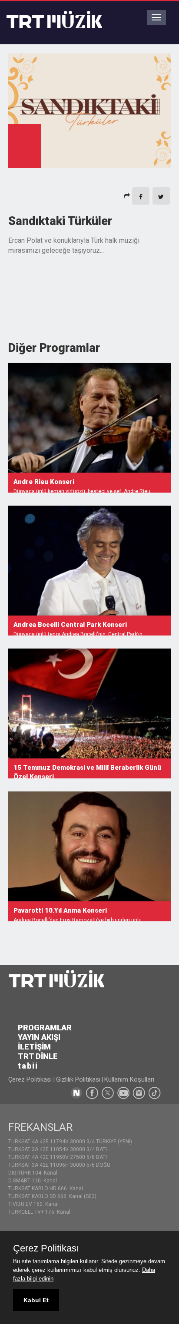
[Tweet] (161, 196)
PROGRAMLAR (45, 1027)
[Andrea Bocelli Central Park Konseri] (89, 561)
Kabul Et (36, 1300)
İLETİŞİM (34, 1046)
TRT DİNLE (38, 1056)
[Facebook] (140, 196)
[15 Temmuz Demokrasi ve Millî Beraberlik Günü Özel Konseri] (89, 703)
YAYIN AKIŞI (39, 1037)
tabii (28, 1065)
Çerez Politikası (30, 1079)
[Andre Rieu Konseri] (89, 418)
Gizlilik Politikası (78, 1079)
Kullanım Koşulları (129, 1079)
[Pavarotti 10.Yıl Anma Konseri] (89, 846)
